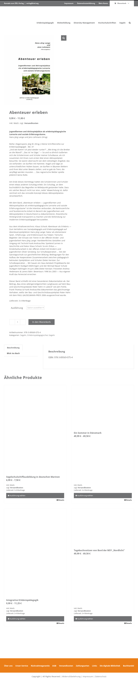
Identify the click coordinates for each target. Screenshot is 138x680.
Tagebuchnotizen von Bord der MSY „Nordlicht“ (99, 550)
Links (94, 665)
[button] (130, 17)
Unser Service (21, 665)
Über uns (8, 665)
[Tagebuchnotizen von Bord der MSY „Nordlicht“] (103, 527)
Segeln (23, 335)
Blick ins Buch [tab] (13, 353)
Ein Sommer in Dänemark (87, 432)
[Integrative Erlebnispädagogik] (35, 552)
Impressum (88, 676)
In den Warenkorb (41, 321)
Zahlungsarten (82, 665)
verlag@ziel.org (32, 3)
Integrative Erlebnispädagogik (22, 600)
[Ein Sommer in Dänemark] (103, 407)
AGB (54, 665)
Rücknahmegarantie (40, 665)
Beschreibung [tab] (13, 347)
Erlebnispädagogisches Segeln (41, 335)
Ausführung (17, 307)
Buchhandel (128, 665)
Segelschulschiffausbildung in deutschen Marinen (33, 476)
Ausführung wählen (17, 495)
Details (61, 500)
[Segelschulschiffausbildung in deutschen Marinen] (35, 429)
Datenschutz (100, 676)
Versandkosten (31, 123)
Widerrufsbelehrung (71, 676)
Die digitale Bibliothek (110, 665)
